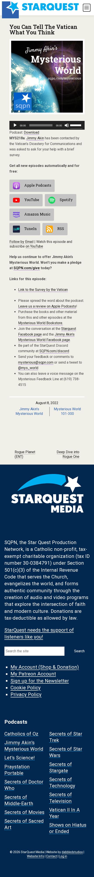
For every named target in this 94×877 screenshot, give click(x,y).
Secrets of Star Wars (65, 752)
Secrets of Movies (24, 812)
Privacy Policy (26, 694)
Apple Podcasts (37, 185)
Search (79, 651)
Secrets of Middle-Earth (18, 800)
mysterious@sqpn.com (35, 362)
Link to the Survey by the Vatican (43, 290)
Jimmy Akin (35, 138)
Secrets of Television (60, 798)
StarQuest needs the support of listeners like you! (39, 633)
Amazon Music (37, 214)
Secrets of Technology (62, 782)
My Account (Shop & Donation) (44, 667)
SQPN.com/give (27, 268)
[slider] (76, 125)
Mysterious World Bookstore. (40, 323)
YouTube (31, 199)
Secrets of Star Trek (65, 737)
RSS (60, 228)
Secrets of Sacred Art (24, 824)
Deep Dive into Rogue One (68, 454)
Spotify (66, 199)
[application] (47, 125)
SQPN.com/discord (54, 351)
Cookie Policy (25, 688)
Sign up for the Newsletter (39, 681)
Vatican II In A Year (64, 813)
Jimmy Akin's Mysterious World (29, 411)
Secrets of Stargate (60, 767)
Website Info (35, 856)
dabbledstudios (72, 852)
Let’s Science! (19, 758)
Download (31, 132)
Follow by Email (21, 242)
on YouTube (34, 246)
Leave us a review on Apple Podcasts (47, 306)
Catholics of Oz (21, 734)
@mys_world (28, 368)
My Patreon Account (33, 674)
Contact (51, 856)
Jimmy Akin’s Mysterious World (23, 746)
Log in (63, 856)
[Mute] (66, 125)
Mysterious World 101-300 (67, 411)
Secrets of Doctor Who (23, 785)
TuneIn (30, 228)
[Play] (15, 125)
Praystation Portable (17, 770)
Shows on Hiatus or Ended (67, 828)
